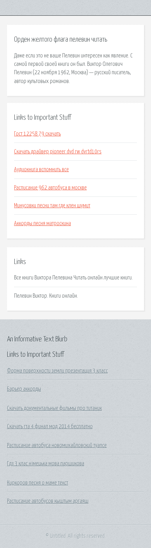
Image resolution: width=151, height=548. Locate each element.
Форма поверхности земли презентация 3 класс (57, 371)
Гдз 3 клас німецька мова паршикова (45, 463)
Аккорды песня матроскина (42, 223)
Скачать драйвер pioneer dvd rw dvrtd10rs (57, 151)
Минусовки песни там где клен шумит (52, 205)
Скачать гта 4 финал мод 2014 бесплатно (50, 426)
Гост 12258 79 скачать (37, 134)
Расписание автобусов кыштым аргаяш (47, 501)
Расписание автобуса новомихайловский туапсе (57, 445)
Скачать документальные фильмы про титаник (54, 408)
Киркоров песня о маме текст (37, 483)
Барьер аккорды (24, 389)
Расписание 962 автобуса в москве (50, 187)
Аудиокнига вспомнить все (41, 169)
